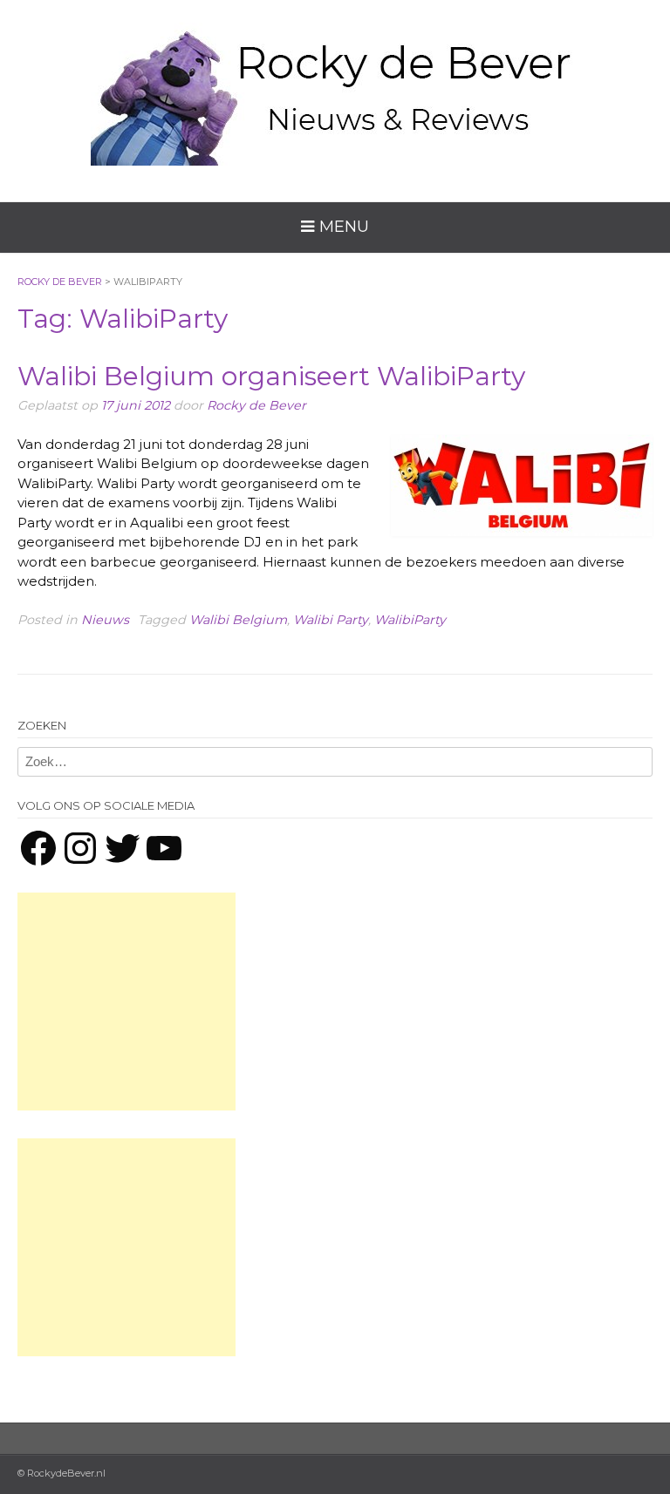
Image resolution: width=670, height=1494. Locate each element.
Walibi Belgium (238, 620)
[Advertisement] (126, 1001)
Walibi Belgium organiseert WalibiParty (271, 376)
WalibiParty (410, 620)
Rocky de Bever (256, 405)
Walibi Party (330, 620)
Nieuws (105, 620)
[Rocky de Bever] (335, 87)
